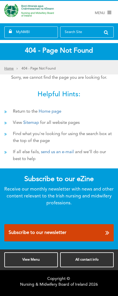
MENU (100, 13)
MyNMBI (23, 32)
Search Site (73, 32)
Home (9, 68)
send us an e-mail (57, 152)
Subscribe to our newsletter (37, 232)
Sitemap (31, 123)
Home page (50, 111)
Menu (31, 260)
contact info (87, 260)
